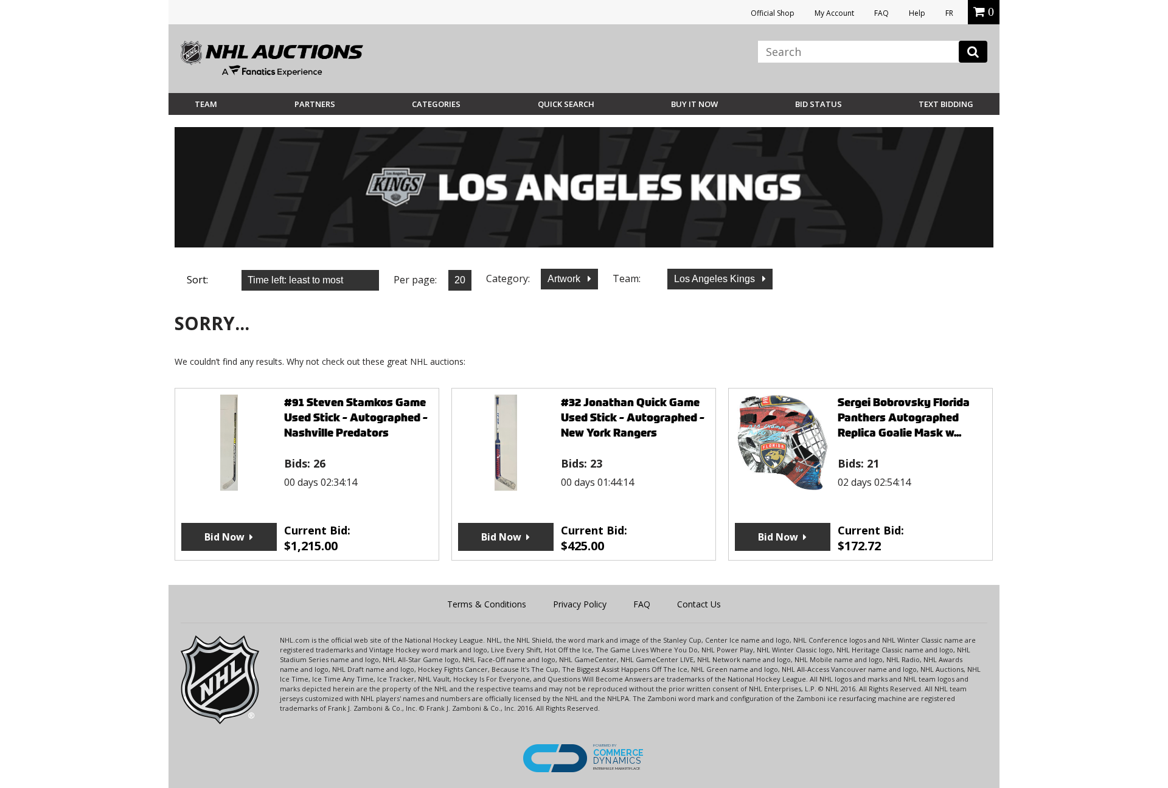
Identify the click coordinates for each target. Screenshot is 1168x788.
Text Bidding (946, 103)
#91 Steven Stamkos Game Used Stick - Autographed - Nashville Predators (356, 417)
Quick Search (566, 103)
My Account (834, 13)
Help (917, 13)
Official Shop (772, 13)
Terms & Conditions (486, 604)
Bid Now (224, 537)
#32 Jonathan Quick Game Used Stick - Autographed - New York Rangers (632, 417)
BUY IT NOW (694, 103)
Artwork (565, 279)
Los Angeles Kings (715, 279)
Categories (436, 103)
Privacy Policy (580, 604)
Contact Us (699, 604)
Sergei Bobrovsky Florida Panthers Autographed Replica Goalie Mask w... (904, 417)
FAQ (881, 13)
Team (206, 103)
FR (949, 13)
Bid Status (818, 103)
